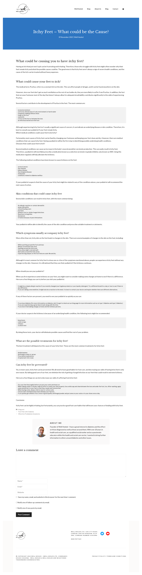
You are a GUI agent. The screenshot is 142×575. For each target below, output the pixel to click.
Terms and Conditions (116, 556)
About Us (98, 9)
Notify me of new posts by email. (29, 508)
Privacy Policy (98, 556)
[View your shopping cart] (123, 9)
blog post (21, 409)
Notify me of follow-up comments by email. (33, 502)
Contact (115, 9)
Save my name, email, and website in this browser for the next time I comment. (47, 497)
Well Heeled (78, 9)
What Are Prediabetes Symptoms (29, 414)
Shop (88, 9)
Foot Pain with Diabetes (26, 412)
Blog (106, 9)
